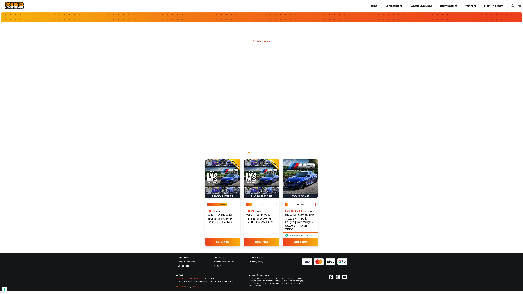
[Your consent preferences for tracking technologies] (4, 289)
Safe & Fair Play (257, 257)
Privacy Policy (256, 262)
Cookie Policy (184, 266)
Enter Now (222, 241)
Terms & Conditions (186, 262)
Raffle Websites (182, 287)
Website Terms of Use (224, 262)
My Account (219, 257)
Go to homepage (261, 41)
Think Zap (195, 287)
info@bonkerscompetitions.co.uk (189, 278)
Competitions (183, 257)
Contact (217, 266)
